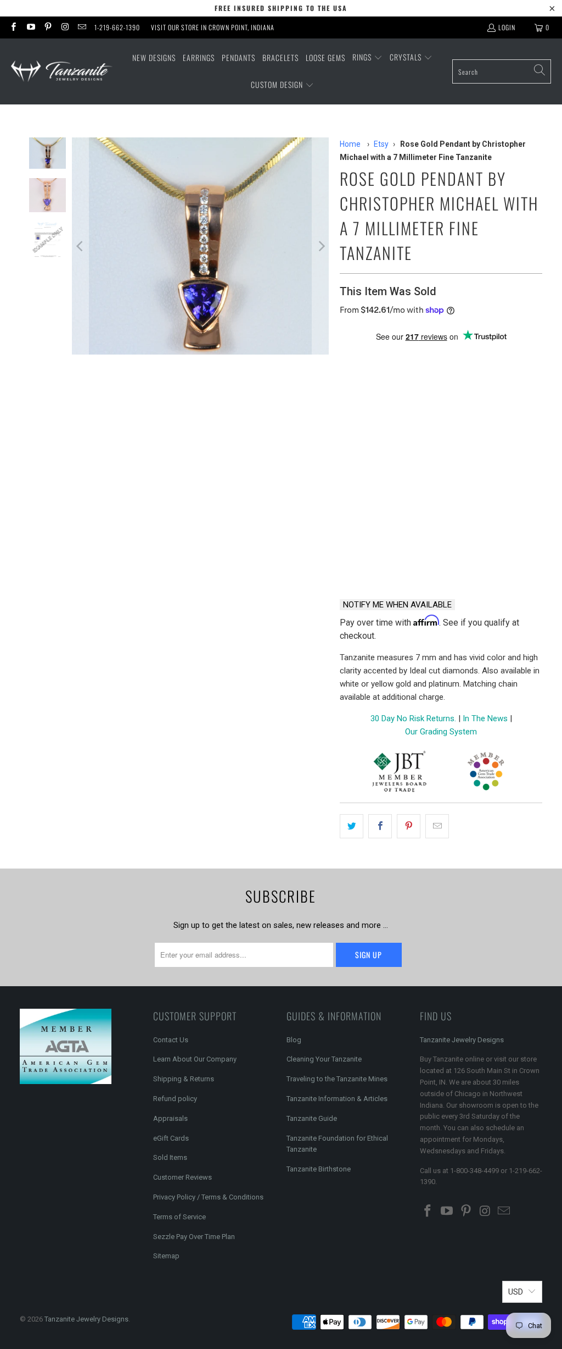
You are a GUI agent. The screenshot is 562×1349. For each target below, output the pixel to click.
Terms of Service (179, 1217)
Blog (293, 1040)
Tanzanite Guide (311, 1118)
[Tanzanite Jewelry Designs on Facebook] (13, 27)
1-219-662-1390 (117, 27)
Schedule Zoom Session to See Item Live (441, 473)
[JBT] (399, 773)
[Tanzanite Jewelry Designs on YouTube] (30, 27)
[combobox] (501, 71)
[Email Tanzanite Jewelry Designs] (81, 27)
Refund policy (175, 1098)
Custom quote (495, 561)
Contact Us (170, 1040)
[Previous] (80, 246)
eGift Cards (171, 1138)
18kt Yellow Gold (379, 405)
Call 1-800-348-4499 (387, 561)
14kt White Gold (376, 376)
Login (506, 27)
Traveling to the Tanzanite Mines (336, 1079)
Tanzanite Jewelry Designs (462, 1040)
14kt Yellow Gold (456, 376)
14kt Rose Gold (374, 435)
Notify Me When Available (397, 605)
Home (350, 144)
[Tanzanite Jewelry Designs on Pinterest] (47, 27)
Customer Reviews (182, 1177)
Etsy (381, 144)
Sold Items (170, 1157)
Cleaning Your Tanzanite (324, 1059)
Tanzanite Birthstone (318, 1169)
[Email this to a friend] (437, 826)
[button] (367, 57)
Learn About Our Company (195, 1059)
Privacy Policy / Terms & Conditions (208, 1197)
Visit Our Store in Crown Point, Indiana (212, 27)
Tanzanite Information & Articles (336, 1098)
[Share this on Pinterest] (408, 826)
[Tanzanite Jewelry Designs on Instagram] (64, 27)
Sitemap (166, 1256)
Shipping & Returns (183, 1079)
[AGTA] (485, 773)
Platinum (446, 405)
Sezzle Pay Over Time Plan (194, 1236)
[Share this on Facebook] (380, 826)
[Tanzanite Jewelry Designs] (62, 71)
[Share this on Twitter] (351, 826)
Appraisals (170, 1118)
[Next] (320, 246)
